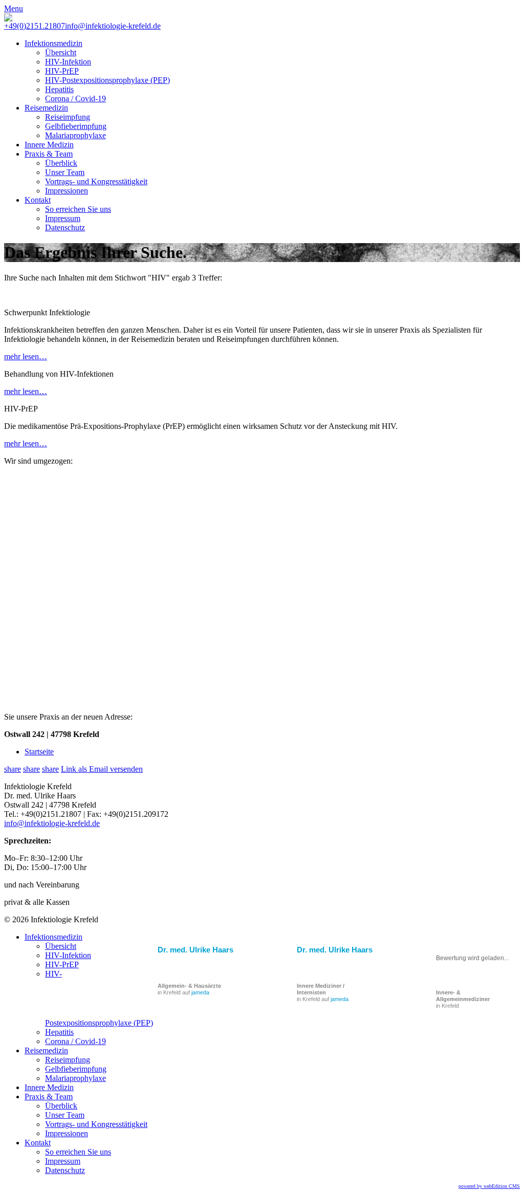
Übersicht (60, 52)
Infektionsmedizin (53, 43)
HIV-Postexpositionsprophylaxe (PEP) (107, 80)
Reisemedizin (46, 107)
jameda (339, 999)
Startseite (39, 751)
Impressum (62, 218)
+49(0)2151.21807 (34, 25)
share (12, 769)
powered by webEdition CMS (489, 1186)
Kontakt (38, 200)
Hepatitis (59, 89)
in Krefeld (463, 999)
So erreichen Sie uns (78, 209)
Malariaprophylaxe (75, 135)
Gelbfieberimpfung (75, 126)
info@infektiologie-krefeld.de (113, 25)
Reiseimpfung (67, 117)
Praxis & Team (49, 153)
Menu (13, 8)
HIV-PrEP (62, 71)
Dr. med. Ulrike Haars (335, 949)
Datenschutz (65, 227)
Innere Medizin (49, 144)
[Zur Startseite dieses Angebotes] (8, 18)
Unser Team (64, 172)
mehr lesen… (25, 356)
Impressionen (66, 190)
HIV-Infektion (68, 61)
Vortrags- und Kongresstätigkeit (96, 181)
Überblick (61, 163)
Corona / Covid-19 (75, 98)
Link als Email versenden (102, 769)
